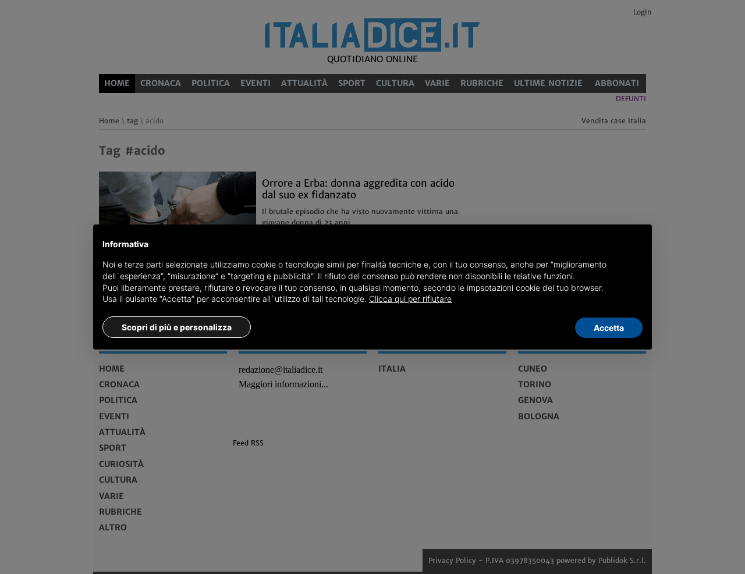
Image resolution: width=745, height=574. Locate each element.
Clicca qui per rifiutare (410, 299)
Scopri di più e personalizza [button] (177, 327)
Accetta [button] (609, 328)
